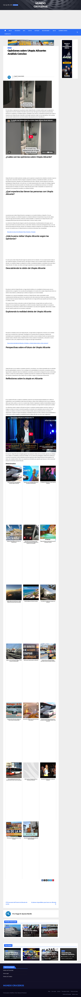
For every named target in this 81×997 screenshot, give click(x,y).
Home (49, 991)
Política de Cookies (7, 976)
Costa (30, 30)
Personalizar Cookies (65, 991)
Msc (24, 30)
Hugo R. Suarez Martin (19, 76)
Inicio (10, 30)
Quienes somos (63, 30)
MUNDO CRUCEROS (13, 985)
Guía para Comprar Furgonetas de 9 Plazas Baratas (50, 954)
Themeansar (24, 992)
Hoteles (37, 30)
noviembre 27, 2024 (67, 956)
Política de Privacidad (8, 970)
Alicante (7, 927)
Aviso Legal (6, 973)
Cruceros (17, 30)
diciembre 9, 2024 (48, 956)
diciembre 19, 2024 (11, 956)
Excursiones (46, 30)
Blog (54, 30)
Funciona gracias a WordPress (9, 992)
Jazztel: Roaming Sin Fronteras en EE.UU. (11, 954)
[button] (77, 32)
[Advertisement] (40, 19)
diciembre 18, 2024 (29, 956)
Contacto (8, 34)
